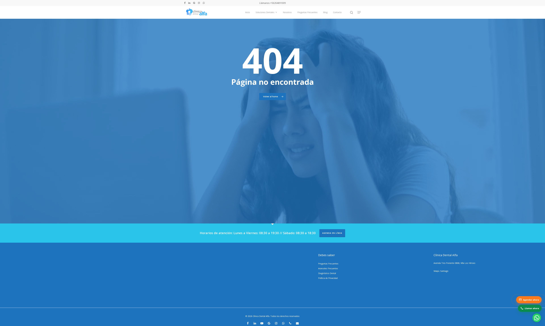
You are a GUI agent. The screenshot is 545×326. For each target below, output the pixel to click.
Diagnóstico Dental (327, 273)
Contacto (337, 12)
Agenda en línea (332, 233)
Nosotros (287, 12)
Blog (325, 12)
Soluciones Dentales (265, 12)
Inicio (247, 12)
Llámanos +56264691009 (272, 3)
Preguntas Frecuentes (307, 12)
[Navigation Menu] (359, 12)
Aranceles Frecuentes (328, 268)
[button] (537, 318)
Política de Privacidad (328, 278)
